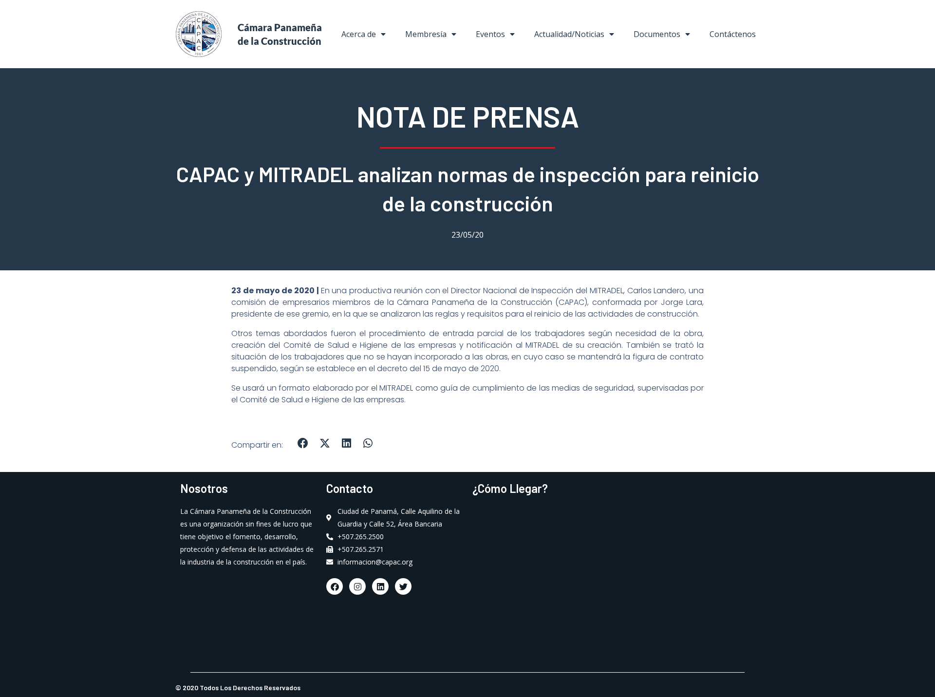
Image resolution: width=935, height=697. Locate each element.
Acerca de (358, 34)
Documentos (657, 34)
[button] (303, 443)
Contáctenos (733, 34)
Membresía (426, 34)
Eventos (490, 34)
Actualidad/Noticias (569, 34)
